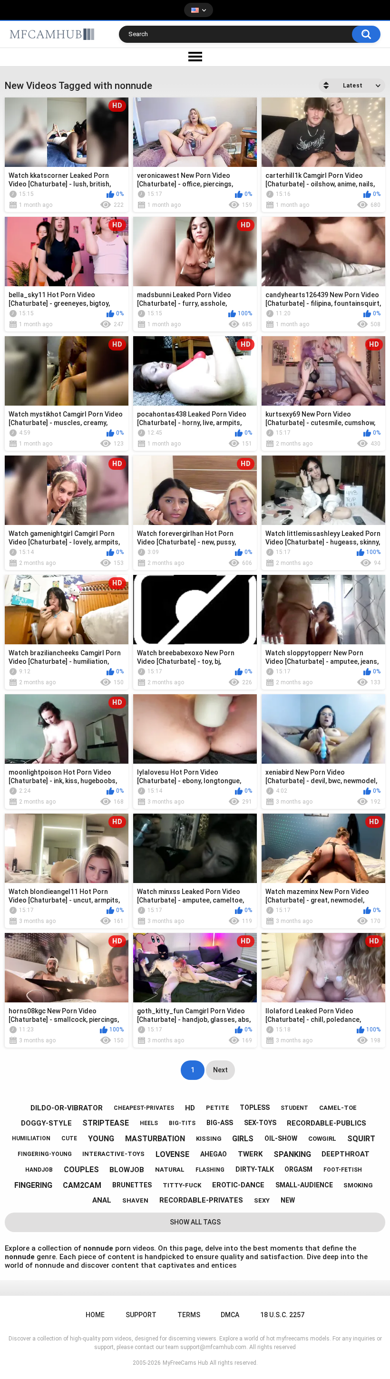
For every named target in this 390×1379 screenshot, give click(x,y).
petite (217, 1107)
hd (190, 1108)
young (101, 1138)
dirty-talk (254, 1169)
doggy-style (46, 1123)
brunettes (132, 1185)
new (288, 1200)
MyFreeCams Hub (185, 1363)
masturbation (155, 1138)
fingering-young (45, 1154)
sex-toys (260, 1123)
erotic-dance (238, 1185)
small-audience (304, 1185)
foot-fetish (342, 1169)
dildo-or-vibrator (66, 1108)
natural (170, 1169)
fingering (33, 1185)
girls (243, 1138)
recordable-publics (326, 1123)
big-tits (182, 1123)
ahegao (213, 1154)
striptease (105, 1122)
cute (69, 1138)
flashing (209, 1169)
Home (95, 1315)
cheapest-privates (144, 1108)
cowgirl (322, 1138)
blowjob (126, 1169)
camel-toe (338, 1107)
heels (149, 1123)
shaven (135, 1200)
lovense (172, 1154)
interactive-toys (113, 1153)
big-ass (219, 1123)
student (294, 1108)
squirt (361, 1138)
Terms (188, 1315)
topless (255, 1107)
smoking (358, 1185)
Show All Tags (195, 1222)
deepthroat (346, 1154)
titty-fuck (182, 1185)
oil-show (280, 1138)
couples (81, 1169)
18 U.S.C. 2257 (282, 1315)
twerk (250, 1154)
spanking (292, 1154)
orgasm (298, 1169)
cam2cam (82, 1185)
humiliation (31, 1138)
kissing (209, 1138)
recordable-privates (201, 1200)
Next (220, 1070)
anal (101, 1200)
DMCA (230, 1315)
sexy (262, 1200)
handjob (39, 1169)
